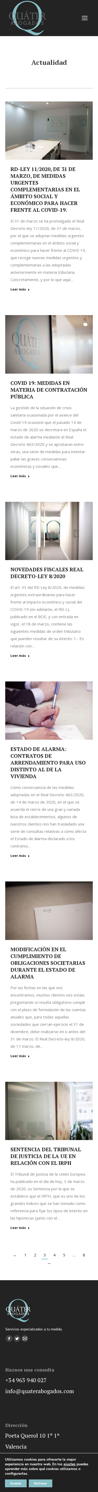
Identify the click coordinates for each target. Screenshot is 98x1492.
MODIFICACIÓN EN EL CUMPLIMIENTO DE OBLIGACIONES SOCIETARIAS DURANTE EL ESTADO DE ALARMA (47, 963)
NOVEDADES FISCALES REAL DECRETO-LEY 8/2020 (46, 573)
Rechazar (40, 1483)
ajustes (70, 1464)
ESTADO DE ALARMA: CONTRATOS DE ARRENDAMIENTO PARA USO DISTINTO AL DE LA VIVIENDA (48, 762)
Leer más (18, 289)
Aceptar (15, 1483)
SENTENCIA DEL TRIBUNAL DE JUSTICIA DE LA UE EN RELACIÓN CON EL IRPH (45, 1156)
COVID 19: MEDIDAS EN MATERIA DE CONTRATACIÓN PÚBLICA (48, 389)
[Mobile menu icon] (84, 18)
